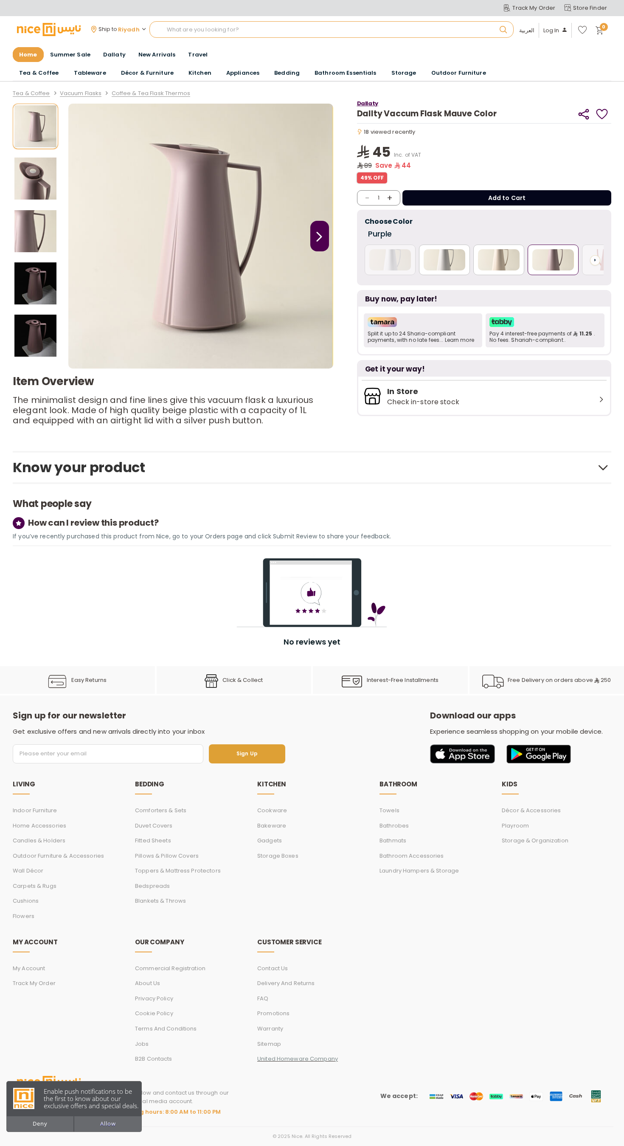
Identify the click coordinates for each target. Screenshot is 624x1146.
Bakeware (271, 826)
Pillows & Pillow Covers (167, 856)
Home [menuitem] (28, 55)
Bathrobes (394, 826)
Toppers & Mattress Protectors (178, 871)
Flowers (23, 916)
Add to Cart (506, 198)
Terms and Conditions (166, 1029)
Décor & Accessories (531, 810)
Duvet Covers (154, 826)
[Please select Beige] (498, 260)
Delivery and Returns (286, 983)
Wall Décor (28, 871)
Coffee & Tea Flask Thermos (151, 93)
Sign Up (247, 753)
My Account (29, 968)
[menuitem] (70, 54)
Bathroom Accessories (411, 856)
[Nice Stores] (49, 29)
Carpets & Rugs (34, 886)
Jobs (142, 1044)
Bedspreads (152, 886)
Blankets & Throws (160, 901)
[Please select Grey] (444, 260)
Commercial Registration (170, 968)
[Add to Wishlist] (602, 114)
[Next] (319, 236)
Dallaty (367, 103)
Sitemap (269, 1044)
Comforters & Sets (160, 810)
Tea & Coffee (31, 93)
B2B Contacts (153, 1059)
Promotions (273, 1013)
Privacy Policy (154, 998)
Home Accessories (39, 826)
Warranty (270, 1029)
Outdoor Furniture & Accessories (58, 856)
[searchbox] (331, 29)
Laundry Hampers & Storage (419, 871)
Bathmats (392, 840)
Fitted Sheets (153, 840)
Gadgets (269, 840)
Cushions (26, 901)
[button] (423, 330)
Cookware (272, 810)
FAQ (262, 998)
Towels (389, 810)
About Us (147, 983)
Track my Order (34, 983)
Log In (551, 30)
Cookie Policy (154, 1013)
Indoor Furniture (35, 810)
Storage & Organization (535, 840)
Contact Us (272, 968)
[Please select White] (390, 260)
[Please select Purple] (553, 260)
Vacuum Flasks (81, 93)
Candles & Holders (39, 840)
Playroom (515, 826)
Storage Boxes (277, 856)
